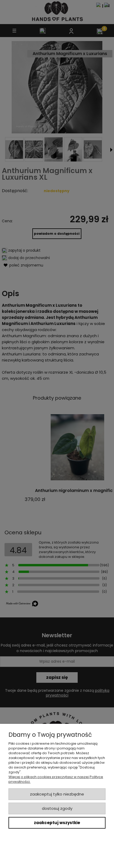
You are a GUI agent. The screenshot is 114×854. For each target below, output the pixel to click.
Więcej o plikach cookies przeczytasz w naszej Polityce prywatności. (55, 779)
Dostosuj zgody (57, 808)
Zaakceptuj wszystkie (57, 822)
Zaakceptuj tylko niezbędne (57, 794)
